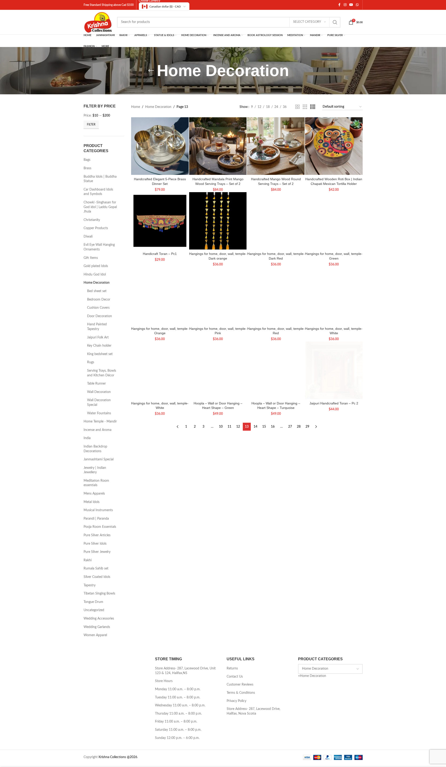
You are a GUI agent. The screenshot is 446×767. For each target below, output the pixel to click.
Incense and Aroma (97, 430)
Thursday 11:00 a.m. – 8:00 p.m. (178, 713)
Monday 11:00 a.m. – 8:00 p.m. (177, 689)
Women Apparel (95, 635)
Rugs (90, 362)
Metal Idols (92, 502)
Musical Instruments (98, 510)
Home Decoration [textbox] (312, 676)
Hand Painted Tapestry (97, 327)
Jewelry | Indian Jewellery (95, 470)
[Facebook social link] (339, 5)
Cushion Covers (98, 307)
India (87, 438)
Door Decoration (99, 316)
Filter (91, 124)
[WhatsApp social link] (357, 5)
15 (264, 426)
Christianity (92, 220)
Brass (87, 168)
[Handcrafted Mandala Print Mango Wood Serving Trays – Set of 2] (218, 146)
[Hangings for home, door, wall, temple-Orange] (160, 295)
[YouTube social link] (351, 5)
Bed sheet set (97, 291)
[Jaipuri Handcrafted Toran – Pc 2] (334, 370)
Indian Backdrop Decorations (95, 449)
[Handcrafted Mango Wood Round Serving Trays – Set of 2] (276, 146)
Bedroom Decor (98, 299)
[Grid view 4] (312, 107)
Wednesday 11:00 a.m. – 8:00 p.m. (180, 705)
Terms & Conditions (241, 692)
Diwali (88, 236)
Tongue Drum (93, 602)
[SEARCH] (335, 22)
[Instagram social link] (345, 5)
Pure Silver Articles (97, 535)
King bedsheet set (100, 354)
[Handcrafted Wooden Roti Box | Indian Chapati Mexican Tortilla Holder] (334, 146)
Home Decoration (97, 282)
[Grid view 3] (305, 107)
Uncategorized (94, 610)
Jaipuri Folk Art (98, 337)
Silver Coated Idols (97, 577)
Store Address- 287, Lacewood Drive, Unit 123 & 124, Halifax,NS (185, 671)
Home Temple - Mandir (100, 421)
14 (255, 426)
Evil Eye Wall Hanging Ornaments (99, 247)
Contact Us (235, 676)
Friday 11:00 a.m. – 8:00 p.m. (176, 721)
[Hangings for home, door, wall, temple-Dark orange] (218, 221)
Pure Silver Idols (95, 543)
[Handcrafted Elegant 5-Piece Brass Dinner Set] (160, 146)
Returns (232, 668)
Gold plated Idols (96, 266)
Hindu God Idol (95, 274)
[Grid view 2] (297, 107)
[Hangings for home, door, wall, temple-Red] (276, 295)
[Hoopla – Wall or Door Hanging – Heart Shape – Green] (218, 370)
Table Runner (96, 383)
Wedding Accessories (99, 618)
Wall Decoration (99, 392)
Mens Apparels (94, 493)
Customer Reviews (240, 684)
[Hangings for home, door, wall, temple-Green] (334, 221)
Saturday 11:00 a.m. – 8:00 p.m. (178, 729)
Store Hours (164, 681)
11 (229, 426)
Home (135, 107)
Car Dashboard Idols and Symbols (98, 192)
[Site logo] (98, 22)
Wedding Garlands (97, 627)
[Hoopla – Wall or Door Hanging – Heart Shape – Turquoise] (276, 370)
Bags (87, 159)
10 (221, 426)
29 (307, 426)
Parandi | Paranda (96, 518)
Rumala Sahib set (96, 568)
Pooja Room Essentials (100, 526)
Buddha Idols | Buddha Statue (100, 179)
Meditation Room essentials (96, 483)
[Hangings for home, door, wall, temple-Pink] (218, 295)
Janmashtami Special (99, 459)
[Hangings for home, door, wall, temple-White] (334, 295)
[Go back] (151, 70)
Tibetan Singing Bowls (99, 593)
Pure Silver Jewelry (97, 552)
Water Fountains (99, 413)
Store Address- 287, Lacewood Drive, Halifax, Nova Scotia (253, 711)
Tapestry (90, 585)
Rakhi (88, 560)
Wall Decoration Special (99, 403)
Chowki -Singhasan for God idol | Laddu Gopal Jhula (100, 207)
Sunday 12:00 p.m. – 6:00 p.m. (177, 738)
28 (299, 426)
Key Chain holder (99, 345)
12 (238, 426)
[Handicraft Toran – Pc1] (160, 221)
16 (273, 426)
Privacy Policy (236, 701)
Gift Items (91, 258)
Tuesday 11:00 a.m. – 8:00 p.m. (177, 697)
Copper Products (96, 228)
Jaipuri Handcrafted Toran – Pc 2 (334, 403)
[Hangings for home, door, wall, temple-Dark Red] (276, 221)
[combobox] (312, 676)
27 (290, 426)
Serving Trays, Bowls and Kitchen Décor (101, 373)
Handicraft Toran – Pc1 (160, 254)
